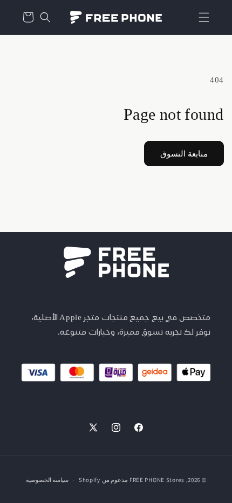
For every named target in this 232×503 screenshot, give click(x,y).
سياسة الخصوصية (47, 480)
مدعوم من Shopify (103, 480)
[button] (204, 17)
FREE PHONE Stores (157, 480)
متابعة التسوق (184, 153)
